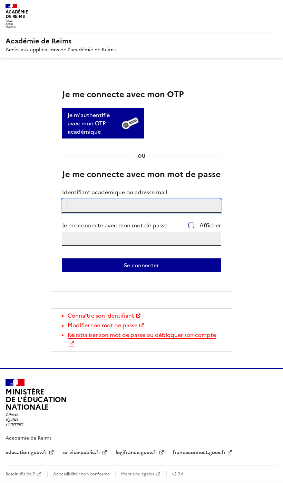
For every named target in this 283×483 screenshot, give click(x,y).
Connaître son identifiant (101, 315)
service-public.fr (81, 452)
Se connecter (141, 265)
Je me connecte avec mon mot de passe (114, 225)
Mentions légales (137, 474)
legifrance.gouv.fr (136, 452)
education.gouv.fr (26, 452)
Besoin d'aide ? (20, 474)
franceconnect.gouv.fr (199, 452)
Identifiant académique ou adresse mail (114, 192)
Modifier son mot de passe (102, 325)
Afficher (210, 225)
